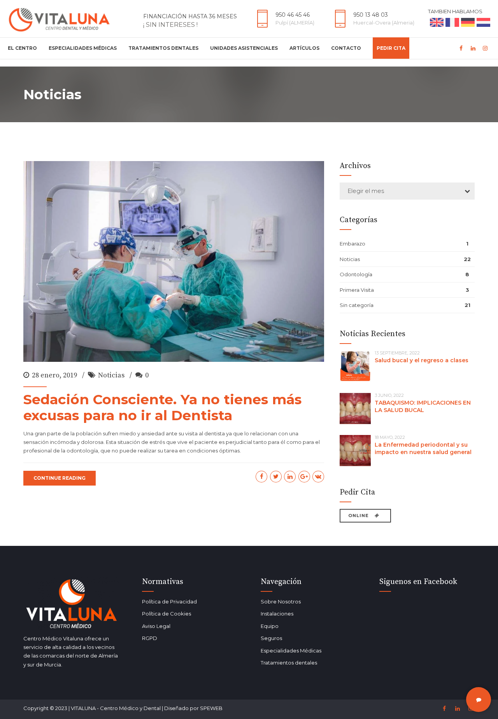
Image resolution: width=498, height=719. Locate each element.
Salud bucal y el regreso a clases (421, 360)
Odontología (356, 274)
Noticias (111, 375)
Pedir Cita (391, 48)
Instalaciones (277, 613)
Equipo (270, 626)
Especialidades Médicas (83, 48)
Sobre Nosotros (281, 601)
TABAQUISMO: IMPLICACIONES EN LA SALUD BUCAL (423, 406)
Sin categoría (357, 305)
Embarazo (352, 243)
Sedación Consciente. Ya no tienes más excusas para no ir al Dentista (162, 407)
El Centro (22, 48)
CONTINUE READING (59, 478)
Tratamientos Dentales (163, 48)
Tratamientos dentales (289, 662)
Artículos (304, 48)
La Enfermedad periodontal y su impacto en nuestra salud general (423, 448)
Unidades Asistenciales (244, 48)
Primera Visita (357, 290)
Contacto (346, 48)
